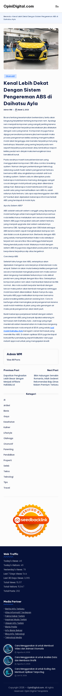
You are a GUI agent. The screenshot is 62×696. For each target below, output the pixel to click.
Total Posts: (10, 591)
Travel (7, 487)
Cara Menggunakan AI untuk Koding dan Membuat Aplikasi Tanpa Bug (35, 670)
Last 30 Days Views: (14, 578)
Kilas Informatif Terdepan (18, 612)
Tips (6, 482)
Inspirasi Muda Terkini (16, 619)
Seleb (6, 465)
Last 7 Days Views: (13, 573)
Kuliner (7, 427)
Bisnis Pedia (11, 626)
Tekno (7, 471)
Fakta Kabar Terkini (15, 616)
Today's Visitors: (12, 565)
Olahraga (8, 438)
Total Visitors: (11, 586)
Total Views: (10, 582)
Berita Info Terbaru (14, 608)
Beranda (7, 16)
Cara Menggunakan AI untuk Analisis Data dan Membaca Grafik (36, 659)
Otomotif (10, 76)
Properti (8, 460)
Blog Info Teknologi (15, 633)
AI (4, 399)
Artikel (7, 405)
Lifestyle (8, 433)
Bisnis (6, 410)
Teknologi (8, 476)
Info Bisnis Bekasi (13, 630)
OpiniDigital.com (19, 6)
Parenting (8, 449)
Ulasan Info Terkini (14, 623)
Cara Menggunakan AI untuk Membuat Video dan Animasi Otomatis (34, 647)
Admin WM (14, 354)
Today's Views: (11, 561)
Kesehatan (9, 421)
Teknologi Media (13, 637)
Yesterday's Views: (13, 569)
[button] (13, 359)
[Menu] (56, 6)
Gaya (6, 416)
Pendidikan (9, 454)
